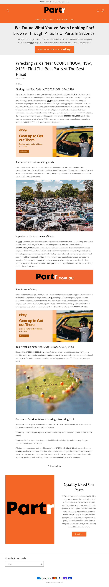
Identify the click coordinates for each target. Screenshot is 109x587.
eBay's (62, 457)
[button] (7, 10)
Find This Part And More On (50, 49)
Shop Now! (79, 534)
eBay (53, 110)
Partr (49, 100)
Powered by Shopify (58, 582)
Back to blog (55, 466)
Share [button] (20, 84)
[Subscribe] (41, 564)
